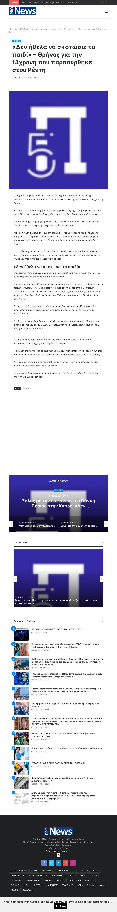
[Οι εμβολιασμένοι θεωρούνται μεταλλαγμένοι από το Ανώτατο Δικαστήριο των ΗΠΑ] (21, 783)
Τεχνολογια (28, 890)
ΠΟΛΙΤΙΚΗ (15, 890)
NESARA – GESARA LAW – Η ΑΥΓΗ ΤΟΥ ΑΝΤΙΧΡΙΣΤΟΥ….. (57, 629)
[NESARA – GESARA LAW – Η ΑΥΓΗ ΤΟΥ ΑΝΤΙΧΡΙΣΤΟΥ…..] (21, 634)
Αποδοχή (61, 906)
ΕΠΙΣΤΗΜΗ (63, 870)
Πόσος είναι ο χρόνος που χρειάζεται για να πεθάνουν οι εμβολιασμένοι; (67, 748)
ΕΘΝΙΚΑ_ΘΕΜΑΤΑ (48, 870)
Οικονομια (91, 885)
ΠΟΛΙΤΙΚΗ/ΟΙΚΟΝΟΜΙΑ (32, 875)
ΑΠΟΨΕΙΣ (60, 880)
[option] (58, 503)
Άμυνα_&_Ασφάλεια (19, 870)
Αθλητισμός (89, 880)
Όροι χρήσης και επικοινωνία (58, 851)
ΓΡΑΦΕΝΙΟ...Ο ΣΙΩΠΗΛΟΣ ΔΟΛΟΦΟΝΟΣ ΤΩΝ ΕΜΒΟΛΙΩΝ (58, 763)
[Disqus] (58, 436)
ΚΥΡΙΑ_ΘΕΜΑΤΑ (74, 880)
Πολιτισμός (15, 885)
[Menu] (106, 12)
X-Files (26, 885)
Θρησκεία (81, 875)
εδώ (110, 901)
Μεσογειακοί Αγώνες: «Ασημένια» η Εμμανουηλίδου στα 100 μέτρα (50, 2)
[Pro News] (22, 11)
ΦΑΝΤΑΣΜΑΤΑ (52, 885)
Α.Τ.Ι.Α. (80, 885)
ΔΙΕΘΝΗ (34, 870)
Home (14, 29)
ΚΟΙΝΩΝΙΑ (24, 29)
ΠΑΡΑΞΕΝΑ (37, 885)
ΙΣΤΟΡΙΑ (69, 875)
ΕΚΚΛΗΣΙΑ (15, 875)
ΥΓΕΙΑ (74, 870)
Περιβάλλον (16, 880)
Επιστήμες (48, 880)
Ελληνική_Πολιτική (32, 880)
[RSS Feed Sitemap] (58, 854)
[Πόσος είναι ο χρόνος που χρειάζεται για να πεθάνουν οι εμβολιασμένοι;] (21, 753)
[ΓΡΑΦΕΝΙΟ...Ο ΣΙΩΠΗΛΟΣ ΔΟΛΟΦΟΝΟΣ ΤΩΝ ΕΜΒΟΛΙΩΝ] (21, 768)
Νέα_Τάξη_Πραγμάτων (90, 870)
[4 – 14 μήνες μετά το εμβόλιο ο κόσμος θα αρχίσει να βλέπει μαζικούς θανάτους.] (21, 708)
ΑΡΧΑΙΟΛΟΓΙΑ (67, 885)
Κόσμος (102, 885)
